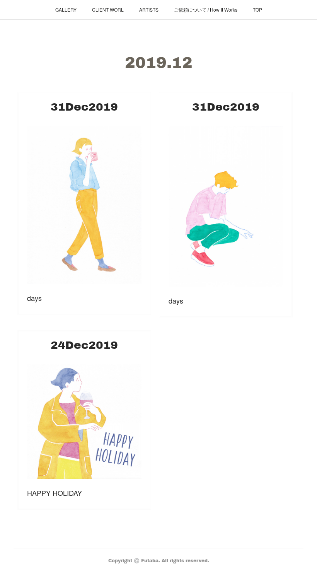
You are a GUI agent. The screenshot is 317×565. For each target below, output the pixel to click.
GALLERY (66, 9)
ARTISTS (148, 9)
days (34, 298)
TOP (257, 9)
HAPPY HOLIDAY (54, 493)
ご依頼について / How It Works (205, 9)
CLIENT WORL (108, 9)
